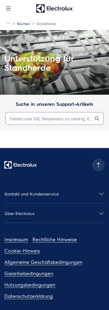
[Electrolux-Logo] (20, 165)
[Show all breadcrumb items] (8, 23)
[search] (96, 118)
